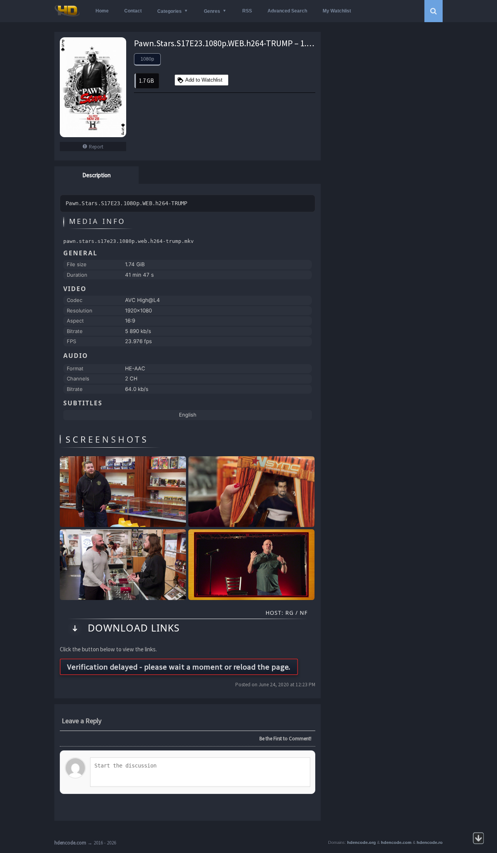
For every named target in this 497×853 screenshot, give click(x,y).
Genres (212, 11)
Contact (133, 11)
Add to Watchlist (203, 80)
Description (96, 175)
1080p (147, 59)
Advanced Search (287, 11)
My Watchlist (337, 11)
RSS (247, 11)
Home (102, 11)
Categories (169, 11)
